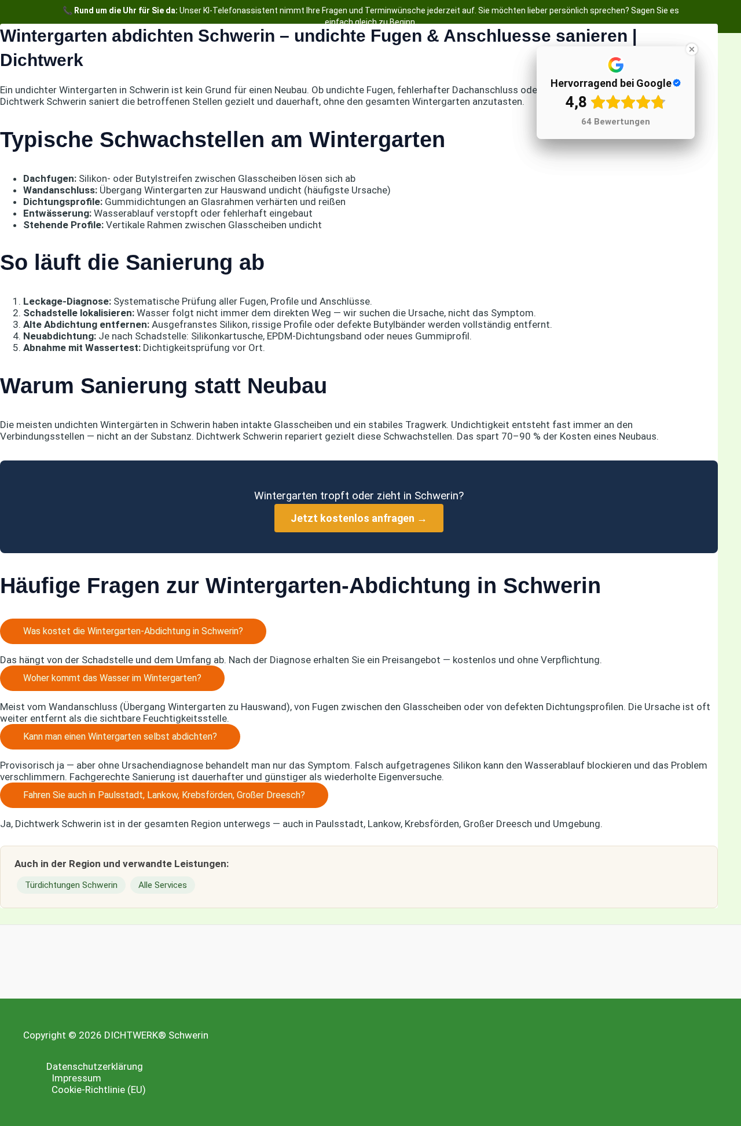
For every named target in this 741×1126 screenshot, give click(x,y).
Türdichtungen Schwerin (71, 885)
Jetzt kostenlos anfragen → (359, 518)
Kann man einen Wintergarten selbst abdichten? (120, 736)
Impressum (76, 1078)
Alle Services (162, 885)
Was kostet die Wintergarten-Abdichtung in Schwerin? (133, 631)
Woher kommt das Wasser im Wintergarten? (112, 677)
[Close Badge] (692, 49)
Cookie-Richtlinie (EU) (99, 1089)
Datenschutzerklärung (94, 1066)
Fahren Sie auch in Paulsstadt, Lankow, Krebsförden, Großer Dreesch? (164, 794)
